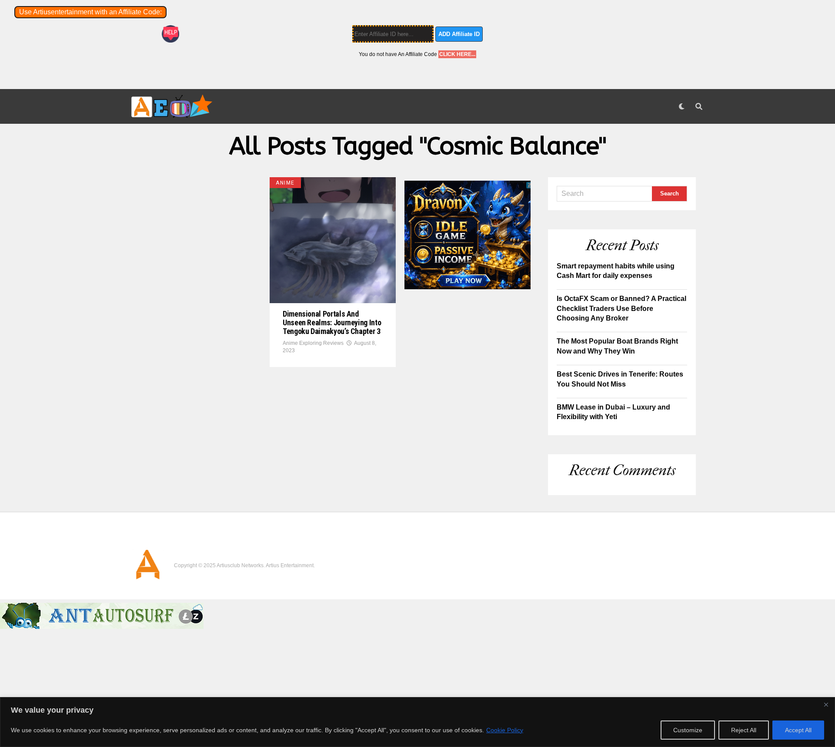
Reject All (743, 730)
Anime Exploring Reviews (313, 343)
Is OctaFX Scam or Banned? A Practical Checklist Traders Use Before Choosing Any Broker (621, 308)
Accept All (798, 730)
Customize (687, 730)
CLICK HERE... (457, 54)
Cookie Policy (504, 730)
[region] (417, 722)
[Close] (826, 704)
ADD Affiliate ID (459, 34)
